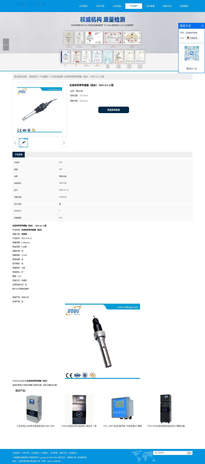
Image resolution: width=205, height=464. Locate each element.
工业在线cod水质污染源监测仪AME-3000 (35, 426)
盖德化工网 (71, 457)
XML (55, 457)
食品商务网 (82, 457)
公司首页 (83, 6)
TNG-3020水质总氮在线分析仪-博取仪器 (166, 426)
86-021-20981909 (54, 461)
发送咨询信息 (113, 110)
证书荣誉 (150, 6)
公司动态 (117, 6)
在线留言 (184, 6)
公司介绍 (100, 6)
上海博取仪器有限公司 (21, 457)
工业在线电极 (56, 76)
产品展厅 (134, 6)
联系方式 (167, 6)
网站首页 (33, 76)
